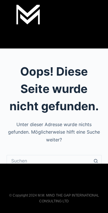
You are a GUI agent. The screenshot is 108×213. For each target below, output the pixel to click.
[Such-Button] (96, 161)
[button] (54, 38)
